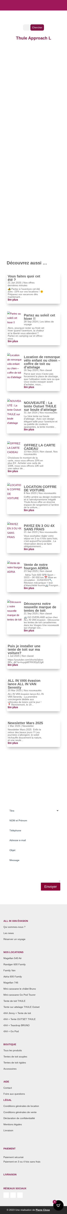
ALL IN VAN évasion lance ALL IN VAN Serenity (24, 684)
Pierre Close (43, 1210)
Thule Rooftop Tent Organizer (39, 127)
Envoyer (50, 886)
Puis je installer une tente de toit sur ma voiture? (24, 649)
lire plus (15, 102)
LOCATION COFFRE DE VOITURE (40, 488)
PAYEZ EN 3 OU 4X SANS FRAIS (39, 527)
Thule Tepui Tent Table (37, 199)
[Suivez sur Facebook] (20, 1195)
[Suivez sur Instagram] (13, 1195)
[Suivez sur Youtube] (6, 1195)
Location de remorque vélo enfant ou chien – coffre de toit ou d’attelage (42, 362)
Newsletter (28, 726)
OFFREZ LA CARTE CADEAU (39, 447)
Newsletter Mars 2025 (25, 723)
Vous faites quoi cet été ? (24, 278)
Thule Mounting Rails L (36, 56)
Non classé (46, 370)
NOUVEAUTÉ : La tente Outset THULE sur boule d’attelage (40, 406)
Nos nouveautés (48, 412)
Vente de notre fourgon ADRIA (36, 566)
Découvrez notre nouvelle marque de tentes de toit (40, 607)
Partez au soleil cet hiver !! (39, 317)
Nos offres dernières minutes (21, 284)
